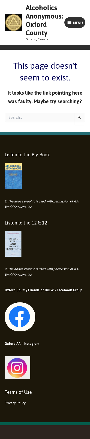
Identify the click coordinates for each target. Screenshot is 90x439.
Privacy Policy (15, 403)
